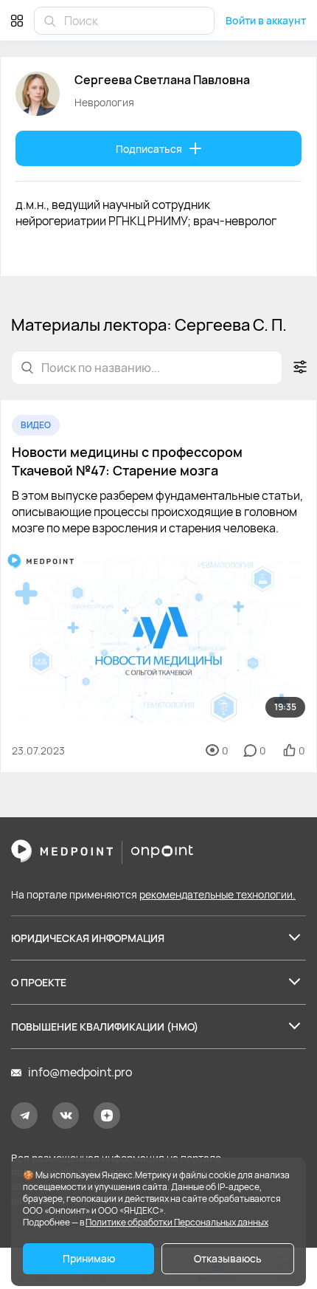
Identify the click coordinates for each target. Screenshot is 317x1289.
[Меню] (17, 20)
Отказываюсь (228, 1258)
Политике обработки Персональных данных (177, 1222)
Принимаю (89, 1258)
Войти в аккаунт (266, 20)
